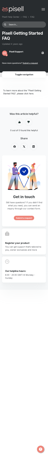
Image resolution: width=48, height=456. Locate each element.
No (28, 122)
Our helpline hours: (15, 271)
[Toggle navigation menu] (43, 9)
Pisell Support (16, 51)
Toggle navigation (24, 74)
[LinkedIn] (33, 146)
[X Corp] (24, 146)
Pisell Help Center (10, 17)
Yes (19, 122)
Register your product (17, 243)
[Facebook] (14, 146)
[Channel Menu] (40, 449)
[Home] (12, 9)
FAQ (25, 17)
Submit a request (30, 63)
